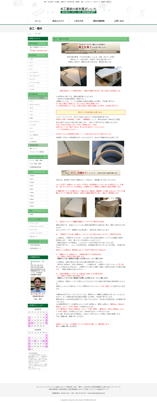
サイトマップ (115, 387)
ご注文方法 (78, 21)
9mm (31, 189)
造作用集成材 (33, 94)
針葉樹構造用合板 (35, 167)
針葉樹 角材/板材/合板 (36, 156)
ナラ (31, 62)
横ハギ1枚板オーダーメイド (38, 48)
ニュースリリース (49, 387)
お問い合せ (119, 21)
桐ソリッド (33, 148)
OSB (30, 211)
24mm (32, 206)
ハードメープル (35, 82)
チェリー (33, 79)
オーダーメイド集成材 (37, 98)
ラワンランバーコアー (37, 226)
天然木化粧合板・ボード (37, 241)
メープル (33, 125)
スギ (31, 138)
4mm (31, 179)
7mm (31, 185)
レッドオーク (34, 72)
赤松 (31, 118)
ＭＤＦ (31, 172)
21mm (32, 202)
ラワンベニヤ (34, 223)
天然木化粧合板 (35, 245)
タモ (31, 59)
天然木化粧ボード (35, 248)
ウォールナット (35, 76)
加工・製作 (77, 387)
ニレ (31, 69)
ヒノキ (32, 131)
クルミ (32, 86)
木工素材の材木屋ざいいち (78, 9)
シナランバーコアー (36, 233)
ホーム (38, 21)
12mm (32, 192)
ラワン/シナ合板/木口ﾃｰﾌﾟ (37, 219)
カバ (31, 65)
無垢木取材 (32, 55)
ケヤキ (32, 89)
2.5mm (32, 175)
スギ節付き (33, 142)
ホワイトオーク (35, 104)
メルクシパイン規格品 (37, 152)
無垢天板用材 (33, 43)
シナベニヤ (33, 229)
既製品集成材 (34, 145)
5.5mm (32, 182)
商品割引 (70, 387)
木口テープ (33, 236)
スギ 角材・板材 (35, 163)
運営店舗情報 (99, 21)
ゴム (31, 114)
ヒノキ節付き (34, 135)
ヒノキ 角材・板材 (36, 160)
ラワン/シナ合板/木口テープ (98, 389)
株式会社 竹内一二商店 (67, 393)
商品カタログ (58, 21)
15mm (32, 196)
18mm (32, 199)
